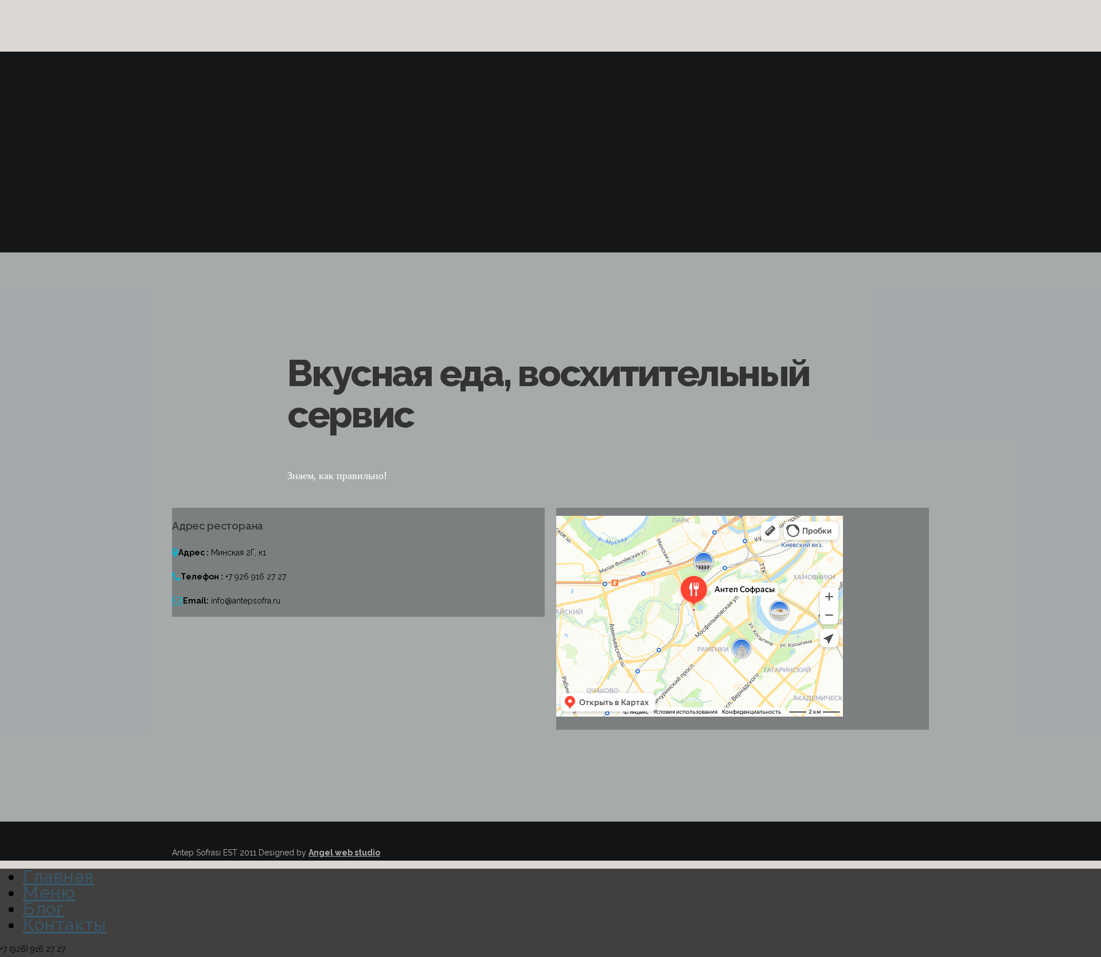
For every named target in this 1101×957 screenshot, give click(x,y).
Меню (49, 892)
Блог (43, 908)
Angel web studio (344, 852)
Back (206, 244)
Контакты (64, 925)
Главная (58, 876)
